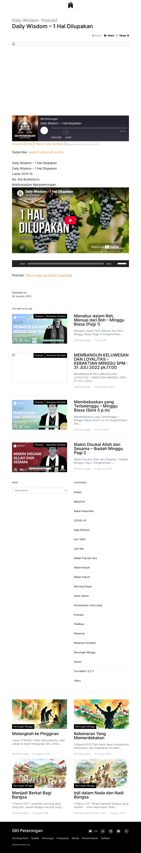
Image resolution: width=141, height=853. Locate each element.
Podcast (49, 20)
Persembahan (90, 838)
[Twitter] (126, 831)
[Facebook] (118, 831)
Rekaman (79, 633)
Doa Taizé (79, 539)
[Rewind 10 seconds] (59, 132)
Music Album (81, 595)
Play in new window (49, 144)
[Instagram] (110, 831)
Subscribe (56, 137)
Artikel (77, 492)
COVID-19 (80, 520)
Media (75, 838)
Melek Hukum (82, 567)
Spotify (58, 152)
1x (66, 132)
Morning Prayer (83, 586)
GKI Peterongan (82, 340)
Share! (78, 661)
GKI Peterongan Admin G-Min (90, 813)
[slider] (122, 263)
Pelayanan (63, 838)
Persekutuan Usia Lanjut (88, 605)
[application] (70, 263)
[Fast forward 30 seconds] (73, 132)
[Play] (16, 263)
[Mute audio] (53, 132)
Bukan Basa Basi (84, 511)
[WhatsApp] (102, 831)
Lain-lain (79, 548)
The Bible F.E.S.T (84, 671)
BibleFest (79, 501)
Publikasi (79, 624)
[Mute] (115, 263)
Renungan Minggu (84, 652)
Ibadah (35, 838)
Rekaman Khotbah (56, 316)
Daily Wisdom (25, 20)
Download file (22, 144)
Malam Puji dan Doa (85, 558)
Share (68, 137)
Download (64, 275)
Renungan (48, 838)
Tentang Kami (20, 838)
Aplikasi (105, 838)
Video (77, 680)
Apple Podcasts (39, 152)
